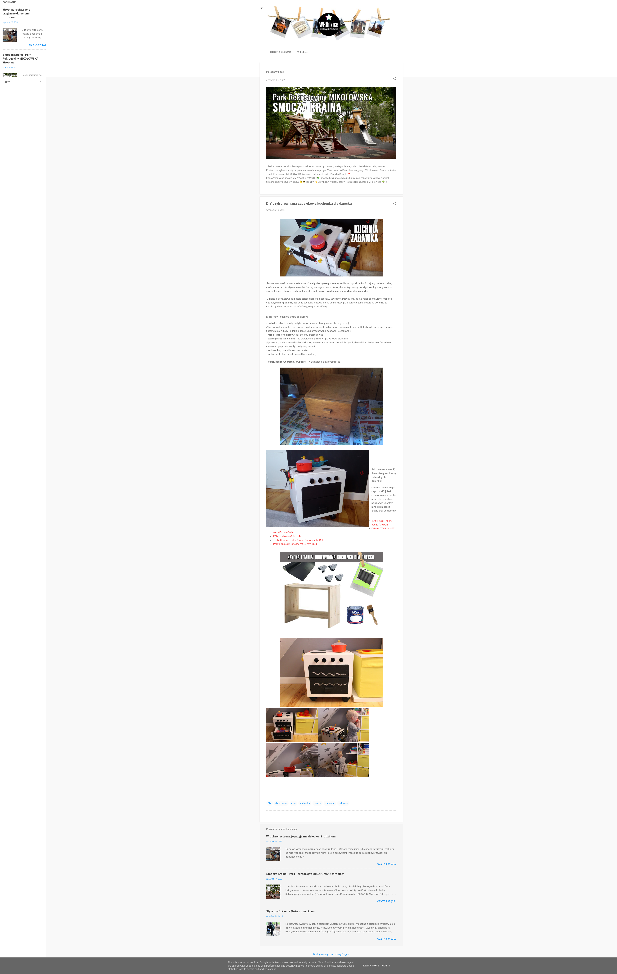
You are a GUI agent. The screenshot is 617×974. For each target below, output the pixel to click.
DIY (269, 803)
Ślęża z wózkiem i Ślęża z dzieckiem (290, 911)
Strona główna (280, 52)
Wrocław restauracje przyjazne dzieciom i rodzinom (301, 836)
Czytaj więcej (386, 864)
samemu (330, 803)
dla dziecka (281, 803)
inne (293, 803)
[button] (394, 79)
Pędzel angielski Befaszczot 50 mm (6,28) (295, 544)
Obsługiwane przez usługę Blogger (331, 954)
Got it (386, 965)
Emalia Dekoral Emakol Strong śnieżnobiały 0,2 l (298, 540)
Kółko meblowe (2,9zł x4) (287, 536)
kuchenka (305, 803)
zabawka (343, 803)
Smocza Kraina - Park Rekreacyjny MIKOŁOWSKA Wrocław (305, 874)
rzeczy (317, 803)
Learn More (371, 965)
